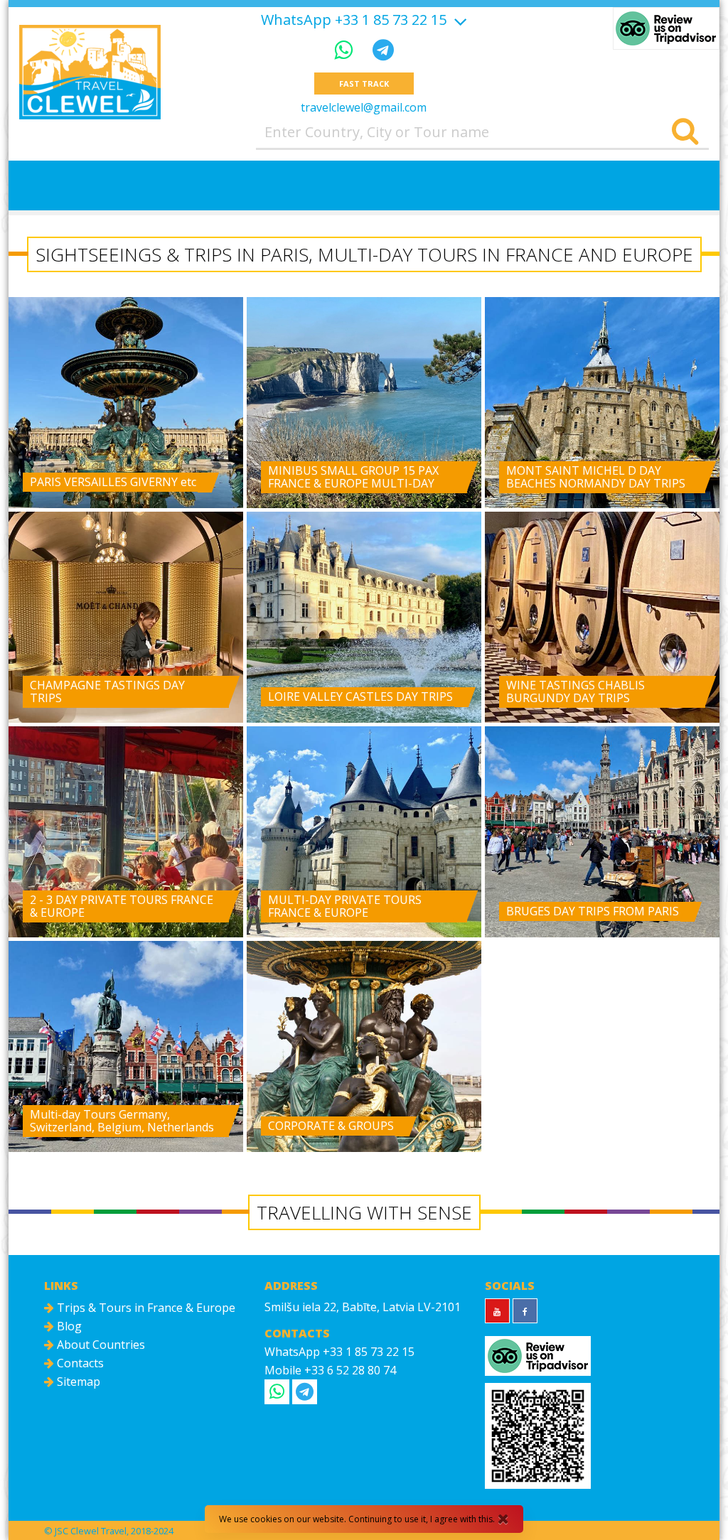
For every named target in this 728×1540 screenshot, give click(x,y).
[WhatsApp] (346, 49)
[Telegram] (383, 49)
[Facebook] (525, 1310)
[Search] (685, 132)
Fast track (363, 83)
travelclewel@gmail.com (364, 107)
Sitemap (77, 1381)
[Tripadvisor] (666, 28)
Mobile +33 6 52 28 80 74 (330, 1370)
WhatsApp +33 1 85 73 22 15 (353, 20)
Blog (68, 1326)
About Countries (99, 1344)
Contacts (79, 1363)
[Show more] (458, 19)
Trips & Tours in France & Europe (144, 1307)
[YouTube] (497, 1310)
